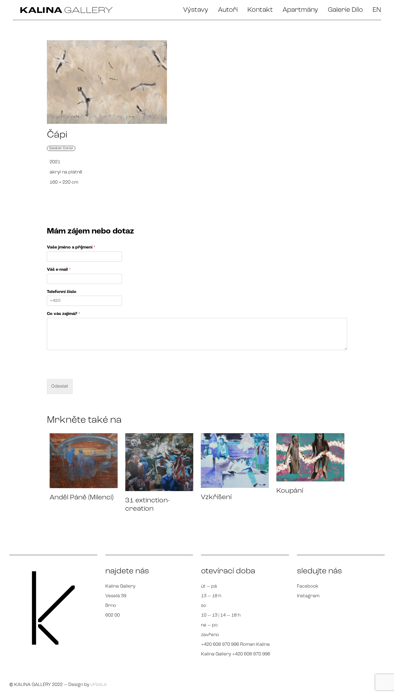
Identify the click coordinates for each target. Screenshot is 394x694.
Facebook (307, 586)
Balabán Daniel (61, 148)
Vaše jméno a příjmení (71, 247)
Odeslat (59, 386)
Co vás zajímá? (63, 314)
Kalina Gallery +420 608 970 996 (235, 654)
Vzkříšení (216, 497)
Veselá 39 (115, 596)
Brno (110, 605)
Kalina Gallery (120, 586)
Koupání (289, 491)
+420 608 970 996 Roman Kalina (235, 644)
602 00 (112, 615)
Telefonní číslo (61, 292)
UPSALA (98, 685)
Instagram (308, 596)
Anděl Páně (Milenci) (81, 497)
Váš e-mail (59, 270)
